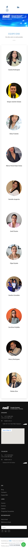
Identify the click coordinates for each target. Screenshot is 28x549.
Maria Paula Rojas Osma (14, 166)
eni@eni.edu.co (8, 421)
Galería (3, 508)
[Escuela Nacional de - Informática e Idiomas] (14, 16)
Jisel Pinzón (14, 231)
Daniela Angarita (14, 199)
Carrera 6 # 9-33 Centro (9, 462)
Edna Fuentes (14, 134)
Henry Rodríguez (14, 359)
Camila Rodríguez (14, 70)
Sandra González (14, 295)
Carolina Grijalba (14, 327)
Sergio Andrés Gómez (14, 102)
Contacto (4, 492)
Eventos (3, 506)
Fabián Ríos (14, 391)
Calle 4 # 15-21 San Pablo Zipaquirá (12, 424)
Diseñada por (5, 541)
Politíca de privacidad (7, 546)
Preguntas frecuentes (7, 511)
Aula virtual (4, 519)
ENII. (10, 541)
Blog (2, 489)
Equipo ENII (4, 495)
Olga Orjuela (14, 263)
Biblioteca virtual (6, 522)
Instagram (7, 11)
